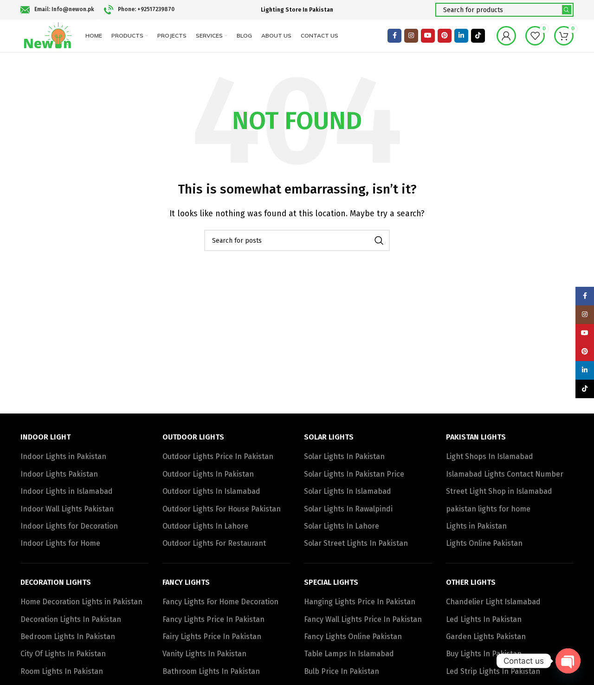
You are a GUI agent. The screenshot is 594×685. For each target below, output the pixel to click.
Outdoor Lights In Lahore (205, 526)
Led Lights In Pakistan (484, 619)
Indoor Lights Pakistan (59, 474)
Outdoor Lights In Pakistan (208, 474)
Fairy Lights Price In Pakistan (211, 636)
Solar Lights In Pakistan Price (354, 474)
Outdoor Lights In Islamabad (211, 491)
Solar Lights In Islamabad (347, 491)
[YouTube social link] (428, 36)
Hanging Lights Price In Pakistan (359, 601)
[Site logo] (48, 35)
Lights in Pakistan (476, 526)
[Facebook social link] (394, 36)
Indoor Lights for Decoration (69, 526)
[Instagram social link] (411, 36)
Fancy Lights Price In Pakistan (213, 619)
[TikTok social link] (478, 36)
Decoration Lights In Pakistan (70, 619)
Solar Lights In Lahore (341, 526)
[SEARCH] (566, 9)
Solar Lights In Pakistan (344, 456)
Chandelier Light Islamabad (493, 601)
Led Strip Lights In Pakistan (493, 671)
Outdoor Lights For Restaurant (214, 543)
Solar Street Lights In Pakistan (356, 543)
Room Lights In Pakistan (61, 671)
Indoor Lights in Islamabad (66, 491)
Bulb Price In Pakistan (341, 671)
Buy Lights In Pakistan (484, 653)
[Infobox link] (57, 9)
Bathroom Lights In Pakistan (211, 671)
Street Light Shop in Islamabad (499, 491)
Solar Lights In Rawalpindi (348, 508)
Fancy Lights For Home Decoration (220, 601)
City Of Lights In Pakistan (63, 653)
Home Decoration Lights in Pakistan (81, 601)
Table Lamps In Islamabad (349, 653)
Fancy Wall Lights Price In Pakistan (363, 619)
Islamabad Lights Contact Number (504, 474)
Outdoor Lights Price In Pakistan (217, 456)
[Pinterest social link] (445, 36)
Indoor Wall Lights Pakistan (67, 508)
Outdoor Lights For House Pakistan (221, 508)
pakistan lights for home (488, 508)
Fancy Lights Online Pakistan (353, 636)
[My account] (506, 35)
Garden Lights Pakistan (486, 636)
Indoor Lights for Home (60, 543)
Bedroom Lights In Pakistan (67, 636)
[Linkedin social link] (461, 36)
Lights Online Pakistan (484, 543)
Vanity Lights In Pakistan (204, 653)
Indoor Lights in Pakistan (63, 456)
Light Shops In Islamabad (489, 456)
